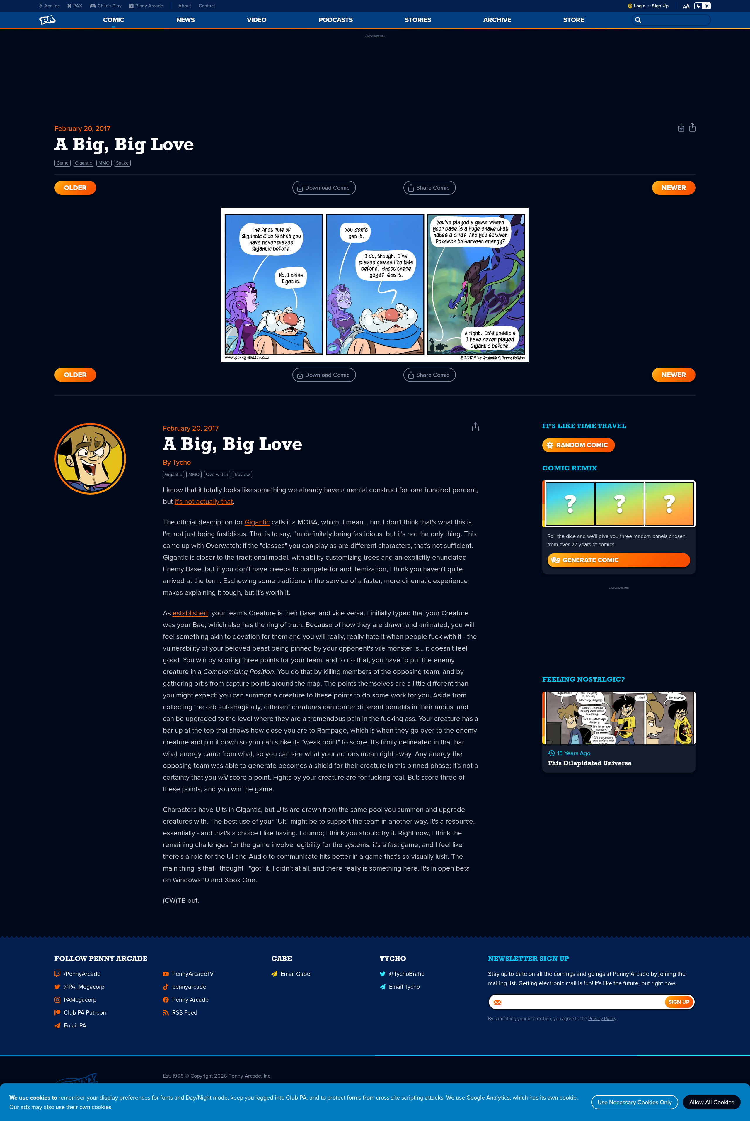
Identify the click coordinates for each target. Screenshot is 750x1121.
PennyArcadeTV (193, 973)
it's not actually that (204, 501)
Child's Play (110, 5)
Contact (207, 5)
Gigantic (83, 163)
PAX (77, 5)
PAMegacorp (80, 999)
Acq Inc (52, 5)
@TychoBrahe (407, 973)
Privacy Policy (602, 1018)
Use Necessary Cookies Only (635, 1102)
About (184, 5)
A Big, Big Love (233, 445)
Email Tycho (404, 986)
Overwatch (217, 474)
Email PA (75, 1025)
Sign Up (660, 5)
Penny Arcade (190, 999)
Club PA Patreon (85, 1012)
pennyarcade (189, 986)
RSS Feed (184, 1012)
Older (75, 187)
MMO (104, 163)
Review (242, 474)
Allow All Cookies (711, 1102)
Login (639, 5)
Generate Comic (591, 560)
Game (63, 163)
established (190, 613)
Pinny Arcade (149, 5)
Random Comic (582, 445)
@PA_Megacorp (84, 986)
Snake (122, 163)
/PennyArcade (82, 973)
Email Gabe (295, 973)
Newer (674, 187)
